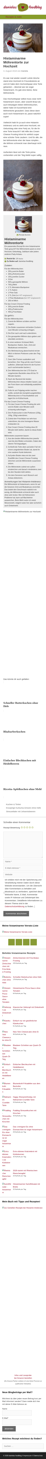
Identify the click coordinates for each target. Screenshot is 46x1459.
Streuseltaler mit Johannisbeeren (20, 811)
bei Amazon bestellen (23, 1378)
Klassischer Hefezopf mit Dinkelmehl (28, 1007)
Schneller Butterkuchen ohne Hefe (27, 977)
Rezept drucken (24, 235)
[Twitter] (33, 942)
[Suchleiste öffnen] (43, 17)
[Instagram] (19, 942)
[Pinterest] (26, 942)
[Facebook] (11, 942)
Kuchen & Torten (13, 804)
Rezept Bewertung (11, 828)
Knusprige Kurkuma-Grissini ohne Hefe (23, 808)
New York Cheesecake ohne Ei (26, 1032)
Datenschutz (38, 1455)
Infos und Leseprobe (23, 1375)
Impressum (27, 1455)
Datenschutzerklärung (14, 906)
